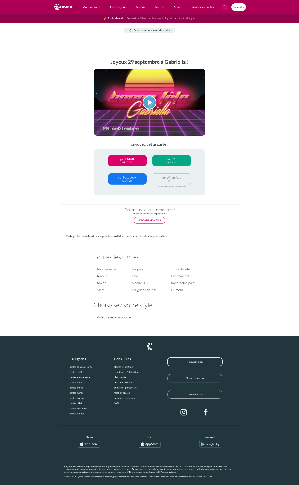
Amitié (101, 283)
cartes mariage (77, 398)
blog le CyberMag (123, 366)
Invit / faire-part (182, 283)
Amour (102, 276)
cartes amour (77, 382)
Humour (177, 290)
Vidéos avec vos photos (114, 317)
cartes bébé (76, 403)
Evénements (180, 276)
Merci (101, 290)
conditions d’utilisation (126, 372)
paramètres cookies (124, 398)
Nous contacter (195, 378)
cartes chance (77, 413)
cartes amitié (76, 387)
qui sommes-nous (123, 382)
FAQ (116, 403)
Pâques (137, 269)
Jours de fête (180, 269)
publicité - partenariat (125, 387)
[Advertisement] (29, 111)
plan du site (120, 377)
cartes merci (76, 392)
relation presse (122, 392)
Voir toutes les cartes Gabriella (152, 30)
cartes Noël (76, 372)
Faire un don (195, 361)
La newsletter (195, 394)
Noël (135, 276)
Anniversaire (106, 269)
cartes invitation (78, 408)
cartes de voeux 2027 (81, 366)
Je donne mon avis (149, 220)
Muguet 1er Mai (144, 290)
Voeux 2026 (141, 283)
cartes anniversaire (80, 377)
